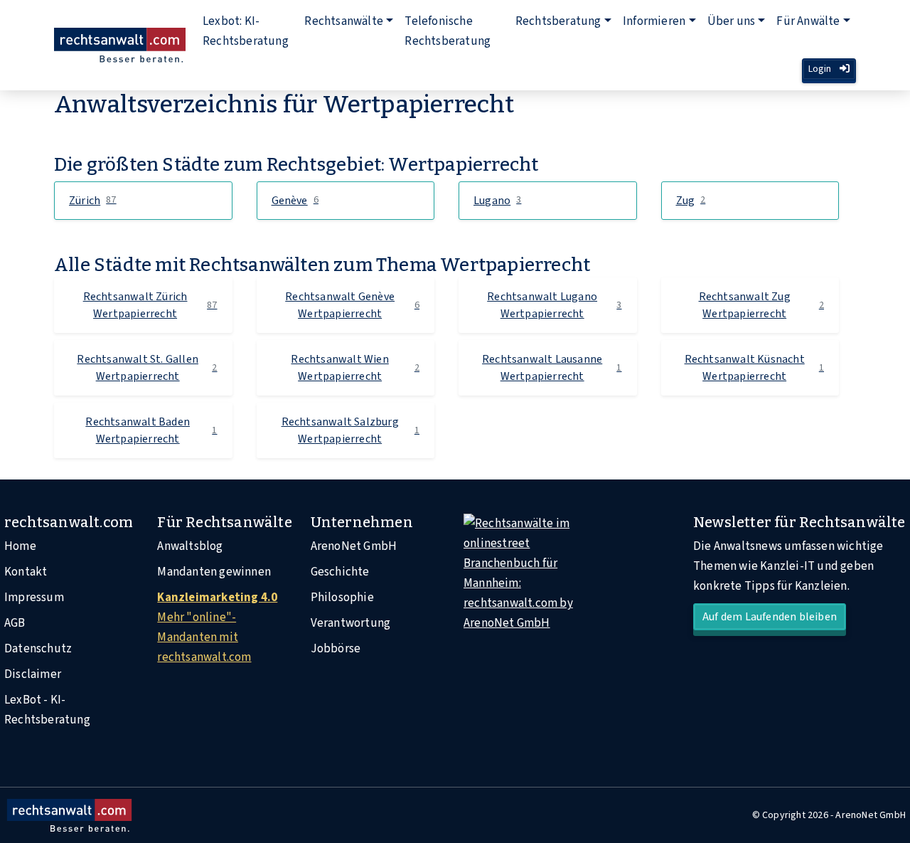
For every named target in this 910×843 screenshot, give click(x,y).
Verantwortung (351, 623)
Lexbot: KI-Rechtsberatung (246, 31)
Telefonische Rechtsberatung (448, 31)
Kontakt (25, 571)
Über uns (731, 21)
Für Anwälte (808, 21)
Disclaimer (32, 674)
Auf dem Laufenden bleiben (769, 617)
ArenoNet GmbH (354, 546)
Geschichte (340, 571)
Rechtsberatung (558, 21)
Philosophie (342, 597)
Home (20, 546)
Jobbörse (336, 648)
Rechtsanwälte (343, 21)
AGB (15, 623)
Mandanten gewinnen (214, 571)
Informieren (654, 21)
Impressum (34, 597)
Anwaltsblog (190, 546)
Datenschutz (38, 648)
